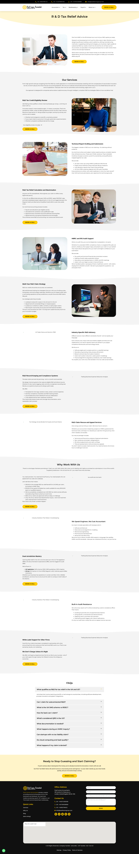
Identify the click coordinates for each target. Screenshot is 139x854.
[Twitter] (59, 814)
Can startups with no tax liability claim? (52, 735)
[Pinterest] (66, 814)
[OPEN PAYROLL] (85, 7)
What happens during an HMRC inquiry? (53, 729)
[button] (69, 689)
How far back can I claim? (47, 713)
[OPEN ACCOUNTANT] (59, 7)
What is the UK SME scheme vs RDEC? (52, 707)
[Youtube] (62, 814)
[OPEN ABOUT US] (94, 7)
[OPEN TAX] (65, 7)
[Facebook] (56, 814)
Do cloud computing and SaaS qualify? (52, 740)
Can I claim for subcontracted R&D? (51, 702)
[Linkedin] (69, 814)
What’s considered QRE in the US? (51, 718)
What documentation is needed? (50, 724)
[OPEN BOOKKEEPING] (77, 7)
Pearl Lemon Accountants (30, 792)
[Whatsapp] (3, 850)
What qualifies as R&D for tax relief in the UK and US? (58, 689)
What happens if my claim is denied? (52, 745)
